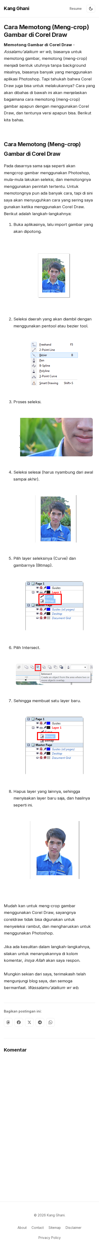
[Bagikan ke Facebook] (18, 1022)
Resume (76, 9)
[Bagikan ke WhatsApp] (50, 1022)
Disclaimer (73, 1228)
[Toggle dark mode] (91, 8)
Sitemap (55, 1228)
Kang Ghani (16, 8)
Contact (37, 1228)
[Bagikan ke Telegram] (40, 1022)
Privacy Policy (49, 1238)
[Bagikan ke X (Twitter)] (29, 1022)
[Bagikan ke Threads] (8, 1022)
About (22, 1228)
